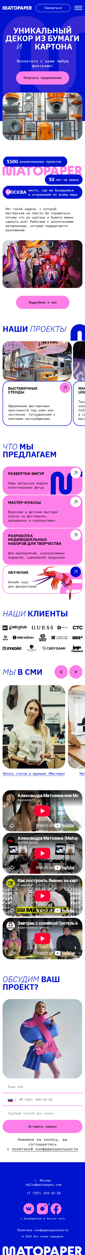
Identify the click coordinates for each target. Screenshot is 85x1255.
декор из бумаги (42, 38)
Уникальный (42, 30)
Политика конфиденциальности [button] (42, 1230)
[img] (42, 116)
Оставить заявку (42, 1126)
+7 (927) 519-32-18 (42, 1193)
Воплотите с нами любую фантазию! (43, 63)
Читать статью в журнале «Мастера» (34, 773)
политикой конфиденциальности (45, 1148)
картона (53, 46)
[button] (65, 387)
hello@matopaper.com (42, 1184)
